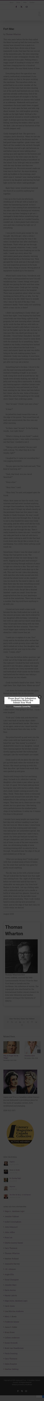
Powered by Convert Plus (22, 707)
